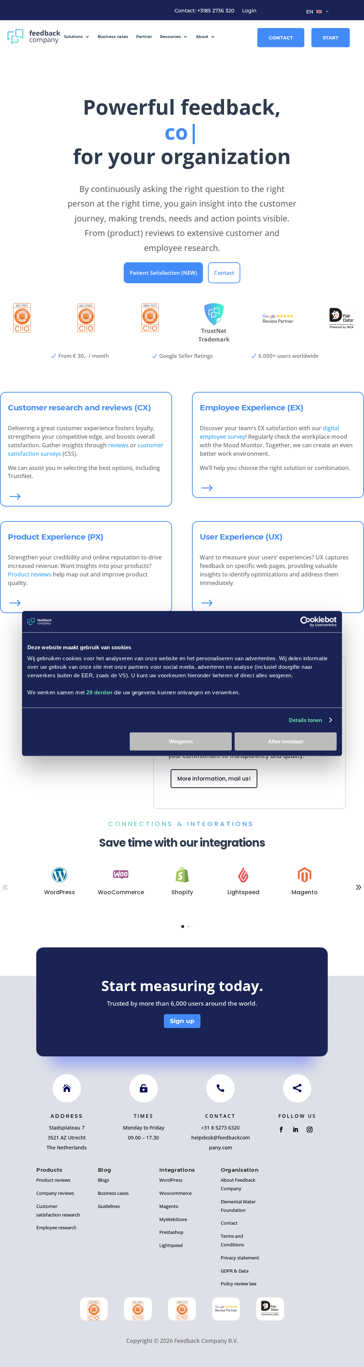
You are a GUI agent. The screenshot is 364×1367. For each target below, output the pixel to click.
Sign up (182, 1020)
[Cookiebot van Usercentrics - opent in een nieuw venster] (305, 621)
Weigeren (181, 741)
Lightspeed (171, 1245)
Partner (144, 36)
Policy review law (238, 1283)
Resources (170, 36)
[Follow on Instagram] (309, 1129)
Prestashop (171, 1232)
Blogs (103, 1180)
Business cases (113, 36)
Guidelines (109, 1206)
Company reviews (55, 1193)
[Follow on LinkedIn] (295, 1129)
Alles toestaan (285, 741)
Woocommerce (175, 1193)
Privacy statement (240, 1257)
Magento (168, 1206)
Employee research (56, 1227)
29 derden (99, 692)
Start (330, 37)
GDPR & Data (234, 1271)
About (202, 36)
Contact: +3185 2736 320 (204, 11)
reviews (118, 445)
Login (249, 11)
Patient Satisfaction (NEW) (163, 272)
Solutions (73, 36)
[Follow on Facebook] (281, 1129)
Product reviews (30, 574)
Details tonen (305, 720)
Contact (281, 37)
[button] (182, 926)
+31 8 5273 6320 (220, 1127)
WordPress (170, 1180)
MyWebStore (173, 1219)
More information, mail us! (214, 778)
